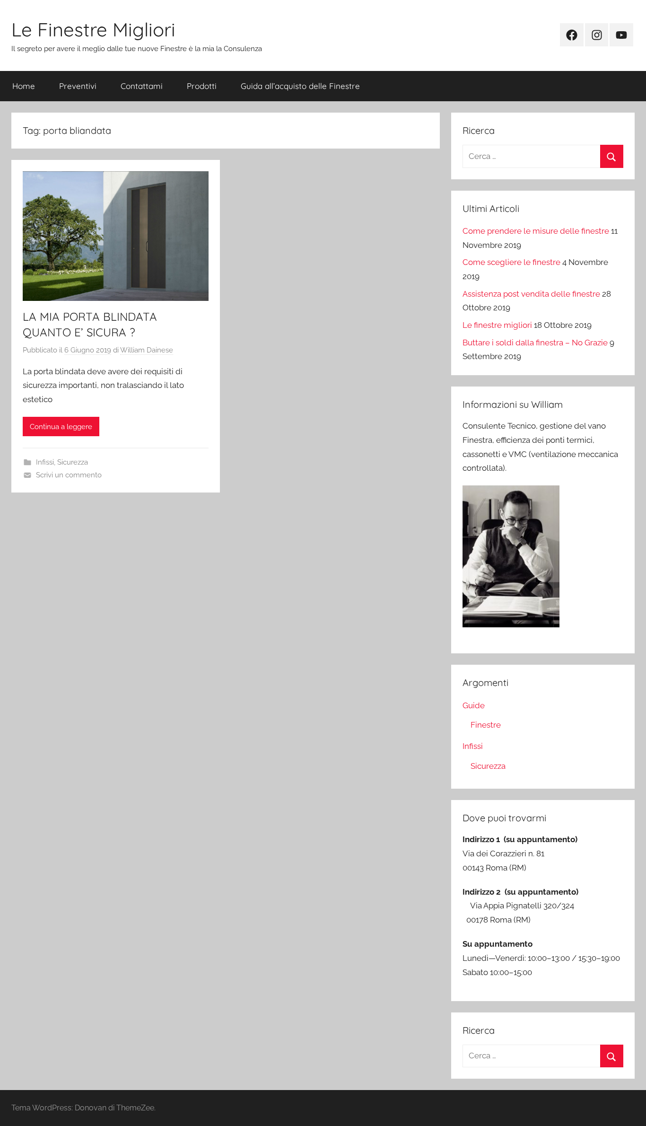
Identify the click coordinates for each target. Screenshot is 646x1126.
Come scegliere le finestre (511, 262)
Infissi (45, 462)
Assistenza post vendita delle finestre (531, 294)
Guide (474, 705)
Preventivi (77, 86)
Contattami (142, 86)
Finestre (486, 725)
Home (23, 86)
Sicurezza (72, 462)
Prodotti (202, 86)
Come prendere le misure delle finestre (536, 231)
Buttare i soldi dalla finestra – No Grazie (535, 342)
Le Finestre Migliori (93, 29)
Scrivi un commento (69, 475)
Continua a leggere (61, 426)
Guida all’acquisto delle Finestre (300, 86)
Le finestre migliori (497, 325)
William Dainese (146, 350)
